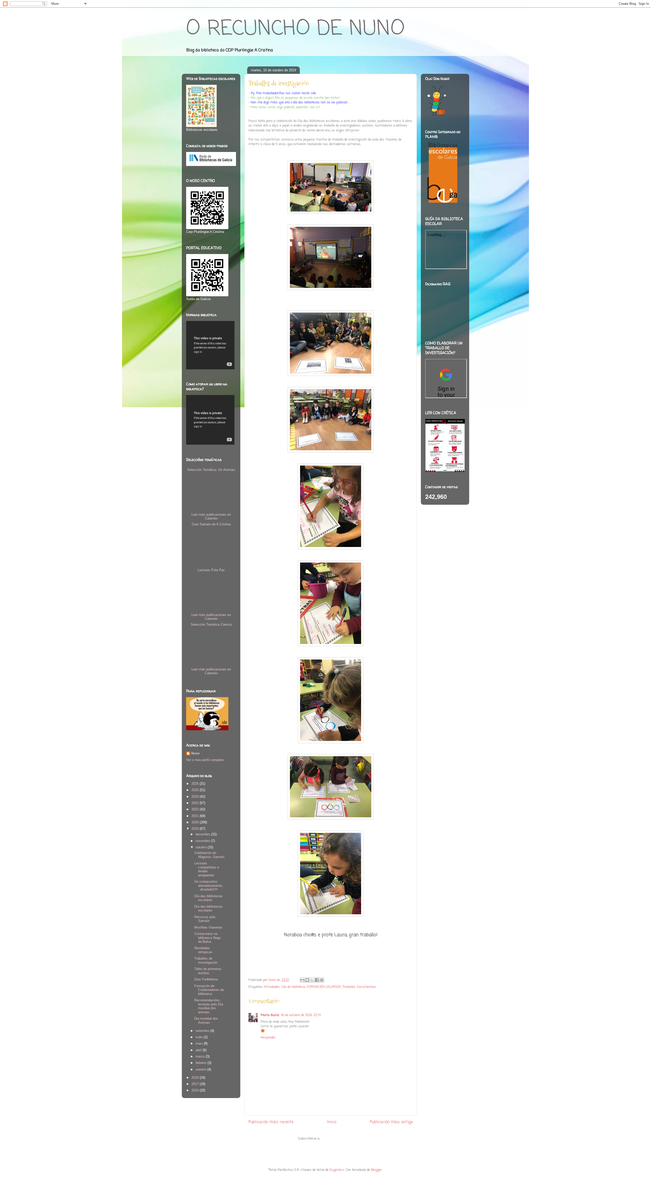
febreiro (202, 1063)
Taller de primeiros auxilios (207, 971)
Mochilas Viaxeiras (208, 927)
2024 (195, 796)
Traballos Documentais (359, 987)
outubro (202, 847)
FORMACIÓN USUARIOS (324, 987)
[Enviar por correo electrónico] (302, 979)
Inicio (331, 1122)
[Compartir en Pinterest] (321, 979)
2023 (195, 803)
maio (200, 1043)
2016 (195, 1090)
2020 (195, 822)
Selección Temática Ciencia (211, 624)
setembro (203, 1031)
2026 (195, 783)
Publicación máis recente (270, 1122)
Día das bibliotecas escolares (208, 898)
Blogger (376, 1170)
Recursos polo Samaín (204, 919)
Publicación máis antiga (391, 1122)
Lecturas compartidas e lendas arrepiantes (206, 869)
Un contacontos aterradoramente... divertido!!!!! (209, 885)
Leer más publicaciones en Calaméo (211, 516)
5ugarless (337, 1170)
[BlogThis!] (307, 979)
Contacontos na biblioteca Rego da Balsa (207, 938)
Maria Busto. (270, 1015)
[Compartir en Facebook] (316, 979)
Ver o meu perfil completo (205, 760)
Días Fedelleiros (206, 979)
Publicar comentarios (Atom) (342, 1138)
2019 (195, 829)
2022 (195, 809)
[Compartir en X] (312, 979)
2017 (195, 1084)
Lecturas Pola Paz (211, 570)
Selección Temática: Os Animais (211, 470)
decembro (203, 834)
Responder (268, 1037)
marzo (201, 1056)
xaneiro (201, 1069)
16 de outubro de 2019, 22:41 (301, 1015)
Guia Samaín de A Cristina (211, 524)
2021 (195, 816)
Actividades (272, 987)
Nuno (195, 753)
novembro (203, 841)
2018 (195, 1077)
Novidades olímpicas (203, 950)
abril (199, 1050)
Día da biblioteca (293, 987)
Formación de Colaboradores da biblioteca (209, 990)
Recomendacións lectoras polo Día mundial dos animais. (208, 1006)
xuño (200, 1037)
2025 (195, 790)
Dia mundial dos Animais (206, 1020)
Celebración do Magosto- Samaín (209, 855)
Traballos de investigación (205, 960)
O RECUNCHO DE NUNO (295, 29)
